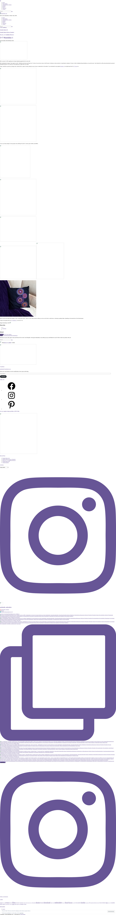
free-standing (78, 902)
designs (41, 902)
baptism (11, 902)
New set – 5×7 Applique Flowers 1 (7, 34)
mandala (14, 335)
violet (25, 904)
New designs (4, 3)
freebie (83, 902)
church (25, 902)
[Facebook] (11, 390)
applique (7, 902)
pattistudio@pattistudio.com (5, 369)
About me (4, 8)
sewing (17, 904)
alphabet (1, 902)
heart (101, 902)
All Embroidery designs (6, 4)
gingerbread (92, 902)
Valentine (22, 904)
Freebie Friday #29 (6, 461)
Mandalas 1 (62, 66)
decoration (34, 902)
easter (52, 902)
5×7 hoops (75, 66)
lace (107, 902)
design (7, 335)
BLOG (3, 6)
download (47, 902)
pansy (4, 904)
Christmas (21, 902)
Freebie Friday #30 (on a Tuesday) (7, 32)
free (74, 902)
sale (15, 904)
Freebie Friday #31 (4, 29)
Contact (3, 9)
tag (19, 904)
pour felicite (7, 904)
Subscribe (3, 376)
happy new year (97, 902)
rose (13, 904)
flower (70, 902)
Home (3, 2)
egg (53, 902)
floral (66, 902)
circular (4, 335)
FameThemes (22, 914)
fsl (89, 902)
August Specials (5, 462)
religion (11, 904)
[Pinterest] (11, 408)
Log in (3, 909)
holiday (103, 902)
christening (17, 902)
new (17, 335)
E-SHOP (9, 342)
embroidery (10, 335)
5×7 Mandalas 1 (14, 320)
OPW (1, 904)
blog (13, 902)
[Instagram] (11, 399)
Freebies (4, 5)
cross (27, 902)
